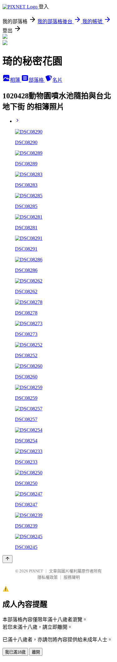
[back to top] (7, 559)
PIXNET (36, 571)
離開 (36, 652)
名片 (57, 80)
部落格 (37, 80)
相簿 (15, 80)
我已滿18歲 (15, 652)
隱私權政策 (47, 577)
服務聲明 (72, 577)
